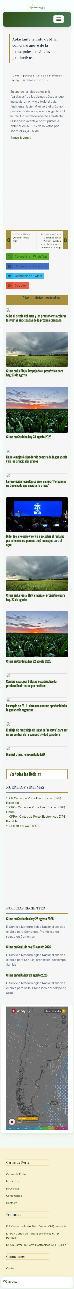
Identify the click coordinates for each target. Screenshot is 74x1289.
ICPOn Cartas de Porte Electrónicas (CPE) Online (36, 1244)
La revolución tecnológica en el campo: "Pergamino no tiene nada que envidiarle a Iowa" (36, 483)
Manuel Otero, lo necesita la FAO (25, 754)
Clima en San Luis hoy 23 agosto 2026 (28, 947)
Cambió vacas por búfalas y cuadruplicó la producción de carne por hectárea (31, 683)
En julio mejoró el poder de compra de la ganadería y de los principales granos (36, 459)
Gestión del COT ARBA (24, 825)
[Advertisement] (37, 184)
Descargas (13, 1188)
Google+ (21, 285)
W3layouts (10, 1281)
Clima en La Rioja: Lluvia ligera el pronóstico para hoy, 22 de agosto (35, 597)
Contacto (11, 1203)
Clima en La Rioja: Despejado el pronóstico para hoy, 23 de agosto (34, 373)
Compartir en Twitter (28, 276)
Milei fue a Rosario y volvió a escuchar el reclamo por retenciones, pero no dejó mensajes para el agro (35, 540)
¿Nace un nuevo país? (21, 239)
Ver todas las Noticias (25, 774)
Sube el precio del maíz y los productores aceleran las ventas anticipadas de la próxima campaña (36, 318)
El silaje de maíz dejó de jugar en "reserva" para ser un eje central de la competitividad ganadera (36, 732)
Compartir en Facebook (31, 266)
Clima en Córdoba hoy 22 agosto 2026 (28, 661)
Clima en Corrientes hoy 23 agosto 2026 (30, 918)
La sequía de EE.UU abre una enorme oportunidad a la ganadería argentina (36, 708)
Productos (12, 1181)
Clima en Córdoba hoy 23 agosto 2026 (28, 437)
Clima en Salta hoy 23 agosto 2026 (26, 975)
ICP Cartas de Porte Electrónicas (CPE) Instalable (36, 1226)
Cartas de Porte (16, 1174)
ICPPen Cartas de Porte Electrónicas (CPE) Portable (32, 1235)
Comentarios (14, 1195)
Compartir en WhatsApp (31, 256)
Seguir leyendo (20, 137)
